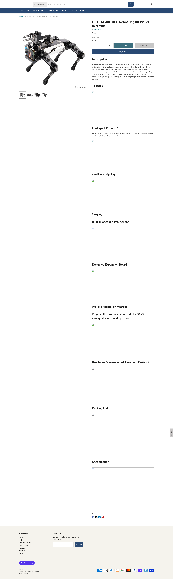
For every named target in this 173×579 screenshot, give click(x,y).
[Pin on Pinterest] (102, 517)
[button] (22, 95)
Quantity (94, 41)
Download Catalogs (39, 10)
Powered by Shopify (24, 573)
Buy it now (123, 52)
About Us (73, 10)
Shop (27, 10)
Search (21, 569)
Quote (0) (171, 433)
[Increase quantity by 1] (109, 45)
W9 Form (64, 10)
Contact (82, 10)
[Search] (131, 4)
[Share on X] (96, 517)
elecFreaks (97, 30)
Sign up (79, 545)
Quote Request (53, 10)
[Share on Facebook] (93, 517)
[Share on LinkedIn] (99, 517)
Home (21, 10)
